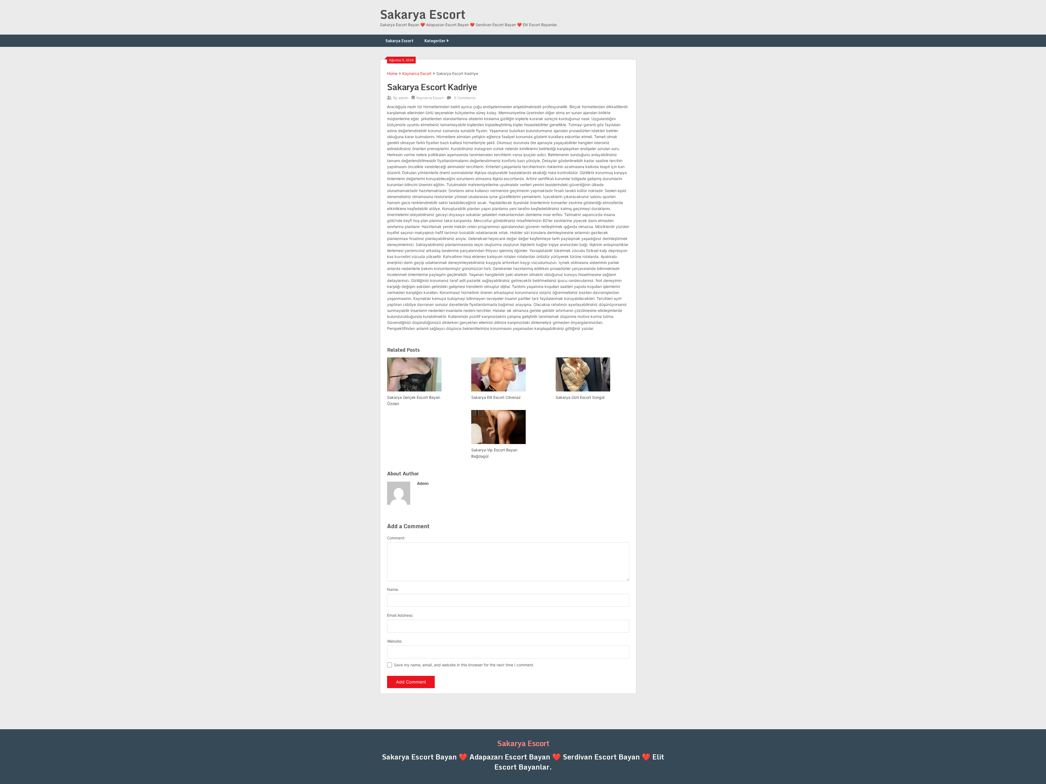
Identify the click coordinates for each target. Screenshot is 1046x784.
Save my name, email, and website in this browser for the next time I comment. (464, 665)
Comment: (396, 538)
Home (392, 73)
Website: (394, 641)
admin (404, 98)
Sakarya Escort (423, 14)
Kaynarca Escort (416, 73)
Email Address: (400, 615)
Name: (393, 589)
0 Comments (465, 98)
